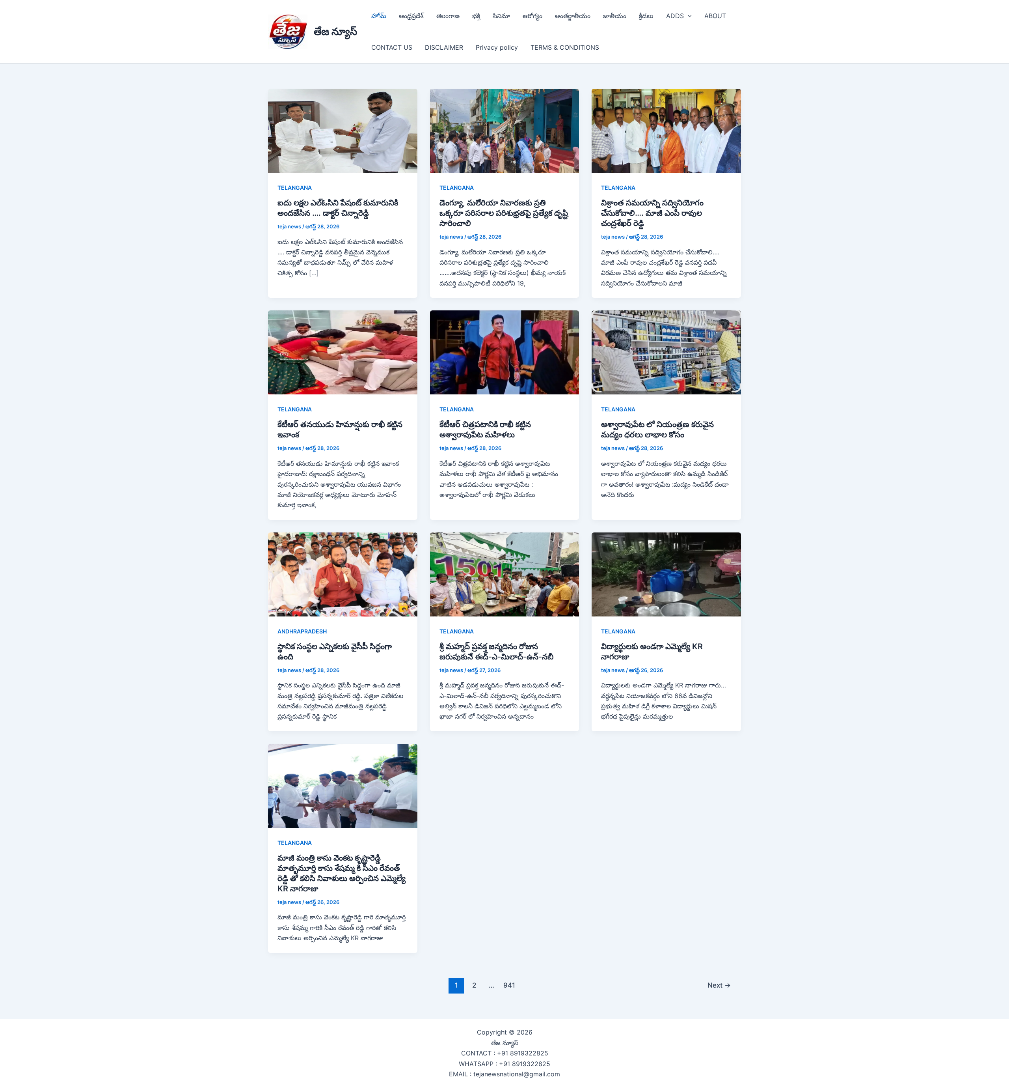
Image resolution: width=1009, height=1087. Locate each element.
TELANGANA (294, 187)
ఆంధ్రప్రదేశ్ (411, 16)
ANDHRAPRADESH (302, 631)
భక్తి (476, 16)
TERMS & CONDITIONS (565, 47)
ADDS (675, 16)
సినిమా (501, 16)
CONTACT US (391, 47)
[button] (688, 16)
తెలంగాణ (448, 16)
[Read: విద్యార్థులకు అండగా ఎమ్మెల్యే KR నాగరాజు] (666, 574)
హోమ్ (378, 16)
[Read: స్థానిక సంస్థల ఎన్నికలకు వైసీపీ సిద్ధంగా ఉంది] (342, 574)
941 (509, 985)
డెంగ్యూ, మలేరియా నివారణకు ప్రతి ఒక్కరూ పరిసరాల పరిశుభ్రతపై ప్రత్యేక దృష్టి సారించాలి (503, 213)
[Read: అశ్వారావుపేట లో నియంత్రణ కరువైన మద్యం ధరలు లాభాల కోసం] (666, 352)
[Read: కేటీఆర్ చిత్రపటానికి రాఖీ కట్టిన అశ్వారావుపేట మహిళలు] (504, 352)
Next (719, 985)
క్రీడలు (646, 16)
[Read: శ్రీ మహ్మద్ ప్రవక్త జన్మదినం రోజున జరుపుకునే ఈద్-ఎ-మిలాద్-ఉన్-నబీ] (504, 574)
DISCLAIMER (444, 47)
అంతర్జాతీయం (572, 16)
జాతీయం (614, 16)
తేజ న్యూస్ (335, 31)
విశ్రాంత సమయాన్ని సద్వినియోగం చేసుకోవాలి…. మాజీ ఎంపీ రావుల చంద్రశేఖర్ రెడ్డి (652, 213)
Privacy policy (497, 47)
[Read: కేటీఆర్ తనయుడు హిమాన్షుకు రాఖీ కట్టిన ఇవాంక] (342, 352)
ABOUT (715, 16)
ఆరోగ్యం (532, 16)
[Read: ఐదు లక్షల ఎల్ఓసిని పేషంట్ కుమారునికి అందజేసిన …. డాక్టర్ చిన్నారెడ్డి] (342, 130)
